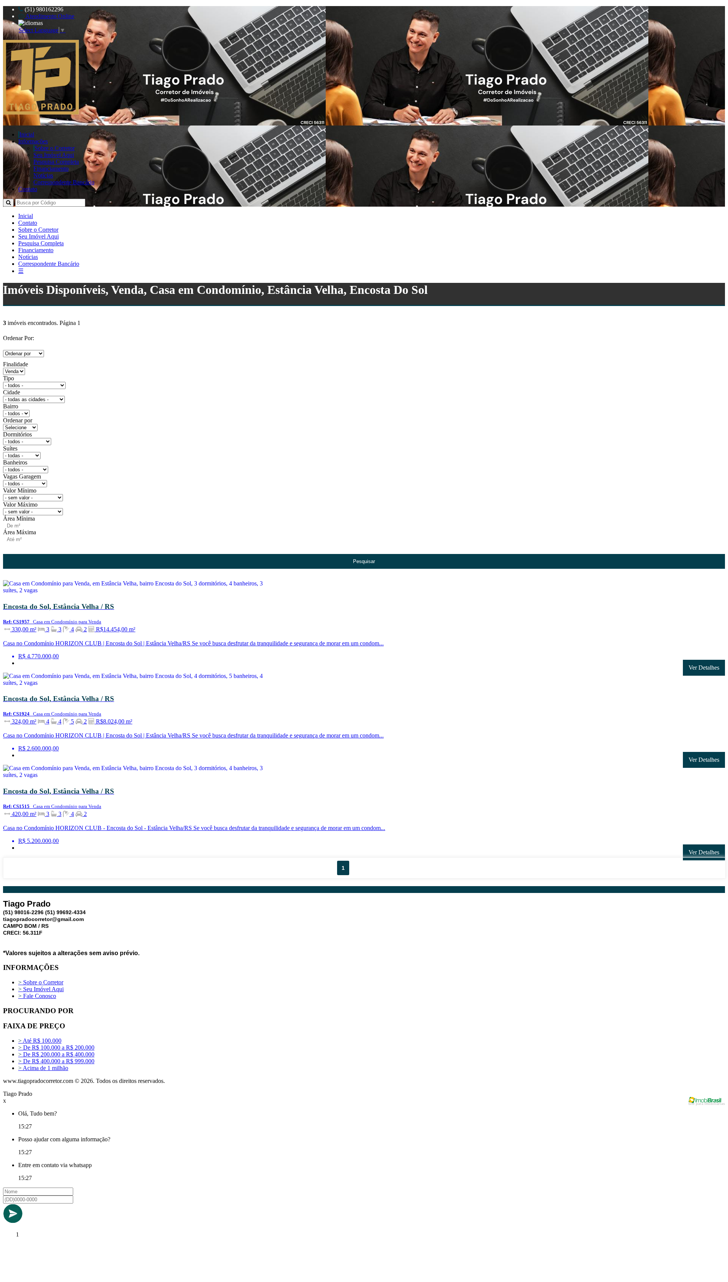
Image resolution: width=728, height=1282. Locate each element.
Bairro (10, 406)
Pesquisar (364, 561)
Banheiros (15, 462)
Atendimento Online (49, 16)
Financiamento (51, 168)
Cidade (11, 392)
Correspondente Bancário (63, 182)
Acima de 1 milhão (43, 1068)
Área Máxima (19, 532)
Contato (27, 189)
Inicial (26, 134)
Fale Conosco (37, 996)
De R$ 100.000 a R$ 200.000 (56, 1047)
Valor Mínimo (19, 490)
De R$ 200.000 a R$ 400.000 (56, 1054)
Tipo (8, 378)
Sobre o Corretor (55, 148)
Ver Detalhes (704, 667)
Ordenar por (17, 420)
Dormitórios (17, 434)
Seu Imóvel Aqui (53, 155)
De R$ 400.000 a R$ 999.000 (56, 1061)
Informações (33, 141)
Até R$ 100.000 (39, 1040)
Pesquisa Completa (56, 161)
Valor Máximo (20, 504)
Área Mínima (19, 518)
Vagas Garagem (22, 476)
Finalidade (15, 364)
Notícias (43, 175)
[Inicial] (41, 112)
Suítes (10, 448)
